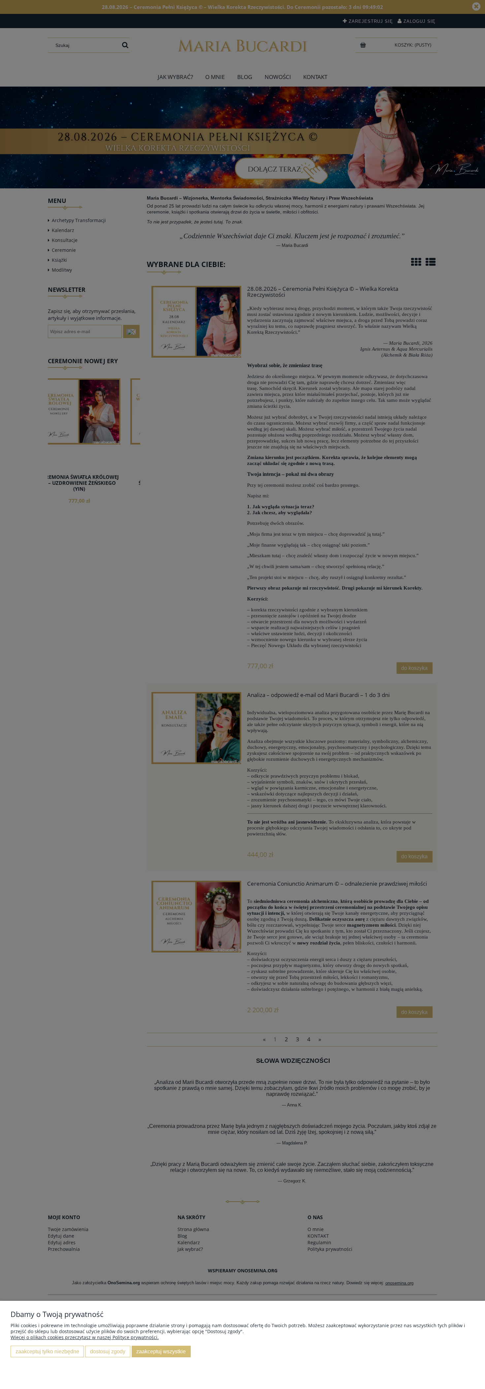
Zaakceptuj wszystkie (161, 1351)
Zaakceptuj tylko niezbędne (47, 1351)
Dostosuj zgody (107, 1351)
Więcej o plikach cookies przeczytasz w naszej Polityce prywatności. (85, 1337)
